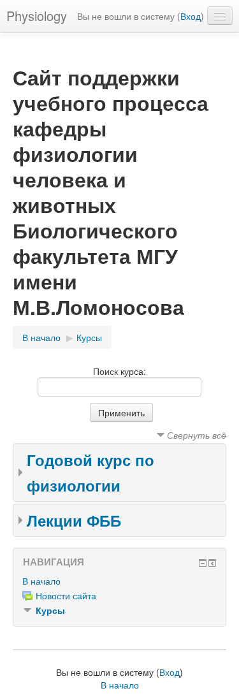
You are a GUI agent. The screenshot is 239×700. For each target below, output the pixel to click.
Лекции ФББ (74, 520)
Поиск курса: (119, 371)
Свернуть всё (196, 434)
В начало (41, 337)
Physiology (36, 15)
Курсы (89, 337)
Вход (190, 16)
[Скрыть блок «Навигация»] (202, 563)
